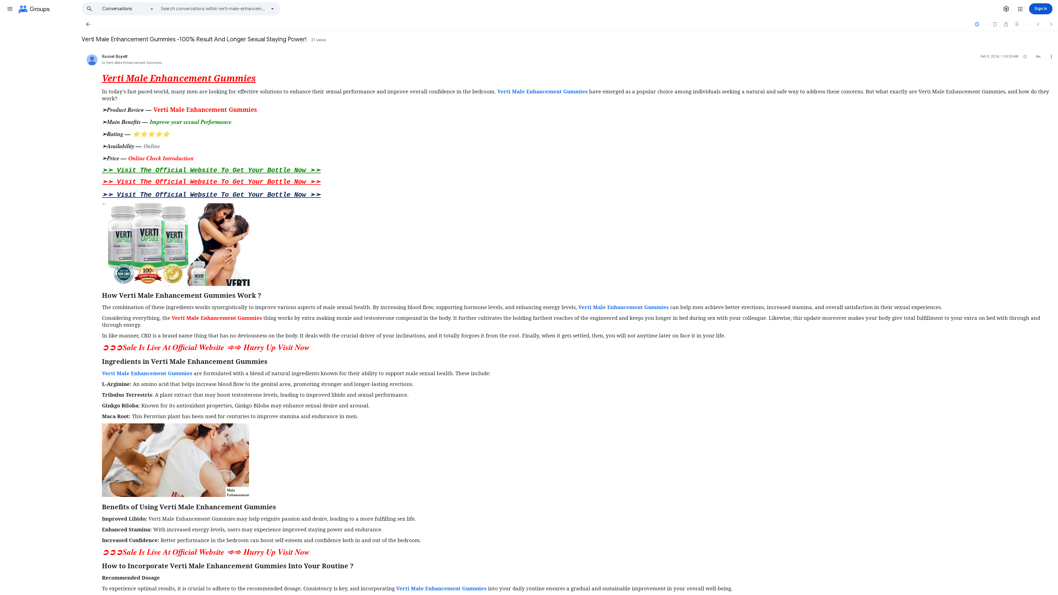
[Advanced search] (272, 8)
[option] (128, 8)
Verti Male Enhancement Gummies (623, 307)
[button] (10, 8)
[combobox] (214, 8)
